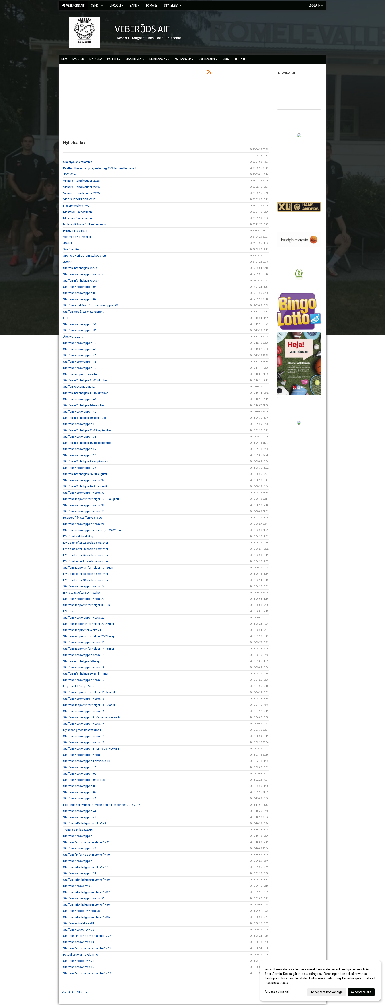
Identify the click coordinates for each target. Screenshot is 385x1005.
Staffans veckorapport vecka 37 (83, 898)
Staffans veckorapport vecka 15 (83, 711)
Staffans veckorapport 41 (79, 399)
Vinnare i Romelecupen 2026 (81, 180)
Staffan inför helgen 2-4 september (85, 461)
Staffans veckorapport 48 (79, 349)
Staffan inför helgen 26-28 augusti (85, 474)
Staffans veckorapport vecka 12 (83, 742)
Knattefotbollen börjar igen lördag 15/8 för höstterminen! (99, 168)
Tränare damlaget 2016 (78, 829)
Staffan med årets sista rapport (83, 311)
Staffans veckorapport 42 (79, 836)
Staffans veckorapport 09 (79, 773)
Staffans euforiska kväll (78, 923)
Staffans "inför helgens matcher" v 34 (87, 935)
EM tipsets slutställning (78, 536)
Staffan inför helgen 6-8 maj (81, 661)
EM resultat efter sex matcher (81, 592)
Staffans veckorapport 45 (79, 368)
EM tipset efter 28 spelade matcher (85, 549)
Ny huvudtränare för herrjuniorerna (85, 224)
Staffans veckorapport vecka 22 (83, 617)
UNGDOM (115, 5)
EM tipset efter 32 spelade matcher (85, 542)
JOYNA (67, 243)
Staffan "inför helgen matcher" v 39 (85, 867)
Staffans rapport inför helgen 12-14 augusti (91, 499)
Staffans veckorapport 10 (79, 767)
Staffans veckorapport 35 (79, 467)
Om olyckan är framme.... (79, 162)
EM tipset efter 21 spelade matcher (85, 561)
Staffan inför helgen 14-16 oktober (85, 393)
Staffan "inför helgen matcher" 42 (84, 823)
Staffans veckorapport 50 (79, 330)
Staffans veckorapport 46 (79, 361)
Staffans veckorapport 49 (79, 343)
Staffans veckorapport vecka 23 (83, 598)
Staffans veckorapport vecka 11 (83, 754)
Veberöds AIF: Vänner (77, 236)
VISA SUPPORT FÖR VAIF (79, 199)
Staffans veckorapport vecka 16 (83, 698)
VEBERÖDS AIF (74, 5)
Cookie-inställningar (75, 992)
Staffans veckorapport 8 (79, 786)
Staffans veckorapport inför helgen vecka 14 (92, 717)
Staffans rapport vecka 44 (80, 374)
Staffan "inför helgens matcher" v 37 (86, 892)
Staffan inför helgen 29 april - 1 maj (85, 673)
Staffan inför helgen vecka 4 (81, 280)
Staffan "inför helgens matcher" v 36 (86, 904)
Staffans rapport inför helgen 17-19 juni (88, 567)
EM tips (68, 611)
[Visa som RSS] (209, 73)
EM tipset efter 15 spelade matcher (85, 573)
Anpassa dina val (277, 991)
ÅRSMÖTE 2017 (73, 336)
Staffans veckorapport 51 (79, 324)
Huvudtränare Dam (75, 230)
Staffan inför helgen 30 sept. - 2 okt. (86, 417)
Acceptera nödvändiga (327, 992)
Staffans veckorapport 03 (79, 293)
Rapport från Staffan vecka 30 (82, 517)
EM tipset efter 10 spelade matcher (85, 580)
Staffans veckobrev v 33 (78, 960)
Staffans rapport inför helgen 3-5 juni (87, 605)
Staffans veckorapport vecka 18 (83, 667)
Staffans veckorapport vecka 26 (83, 524)
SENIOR (95, 5)
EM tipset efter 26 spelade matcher (85, 555)
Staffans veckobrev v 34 (78, 942)
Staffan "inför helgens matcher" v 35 (86, 917)
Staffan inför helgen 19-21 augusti (85, 486)
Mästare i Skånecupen (77, 212)
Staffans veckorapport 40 (79, 411)
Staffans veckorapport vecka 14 (83, 723)
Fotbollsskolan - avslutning (80, 954)
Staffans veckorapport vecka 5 (83, 274)
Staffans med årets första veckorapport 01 (90, 305)
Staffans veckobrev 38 (77, 886)
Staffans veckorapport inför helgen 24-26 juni (92, 530)
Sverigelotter (71, 249)
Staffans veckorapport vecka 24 (83, 586)
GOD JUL (69, 318)
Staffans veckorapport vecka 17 (83, 680)
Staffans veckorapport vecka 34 (83, 480)
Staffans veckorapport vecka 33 (83, 492)
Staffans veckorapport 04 (79, 286)
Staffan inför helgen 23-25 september (87, 430)
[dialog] (320, 980)
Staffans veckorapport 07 (79, 792)
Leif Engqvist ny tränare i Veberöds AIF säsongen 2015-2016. (102, 804)
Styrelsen (171, 5)
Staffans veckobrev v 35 (78, 929)
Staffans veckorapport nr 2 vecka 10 (86, 761)
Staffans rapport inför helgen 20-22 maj (88, 636)
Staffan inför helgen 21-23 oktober (85, 380)
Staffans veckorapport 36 (79, 455)
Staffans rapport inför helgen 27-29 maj (88, 623)
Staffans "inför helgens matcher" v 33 (87, 948)
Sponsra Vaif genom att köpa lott (84, 255)
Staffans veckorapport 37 (79, 449)
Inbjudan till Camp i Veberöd (81, 686)
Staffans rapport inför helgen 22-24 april (89, 692)
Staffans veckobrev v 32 (78, 967)
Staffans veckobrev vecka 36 (81, 911)
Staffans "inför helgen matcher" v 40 (86, 854)
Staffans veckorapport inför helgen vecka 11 (92, 748)
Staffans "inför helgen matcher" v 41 (86, 842)
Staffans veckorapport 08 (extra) (84, 779)
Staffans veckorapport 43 (79, 817)
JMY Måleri (70, 174)
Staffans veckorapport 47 (79, 355)
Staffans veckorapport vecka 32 (83, 505)
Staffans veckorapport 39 (79, 424)
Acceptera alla (361, 992)
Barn (133, 5)
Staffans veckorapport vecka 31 (83, 511)
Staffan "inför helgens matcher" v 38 (86, 879)
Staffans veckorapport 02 (79, 299)
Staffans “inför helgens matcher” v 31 (87, 973)
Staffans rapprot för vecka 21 (82, 630)
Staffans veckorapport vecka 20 (83, 642)
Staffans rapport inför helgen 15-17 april (89, 705)
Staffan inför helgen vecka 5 (81, 268)
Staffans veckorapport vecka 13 (83, 736)
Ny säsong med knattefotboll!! (82, 730)
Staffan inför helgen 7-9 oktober (83, 405)
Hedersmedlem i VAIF (77, 205)
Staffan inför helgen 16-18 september (87, 442)
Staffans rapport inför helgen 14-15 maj (88, 648)
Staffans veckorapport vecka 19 (83, 655)
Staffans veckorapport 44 (79, 811)
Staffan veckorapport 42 (79, 386)
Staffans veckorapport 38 (79, 436)
